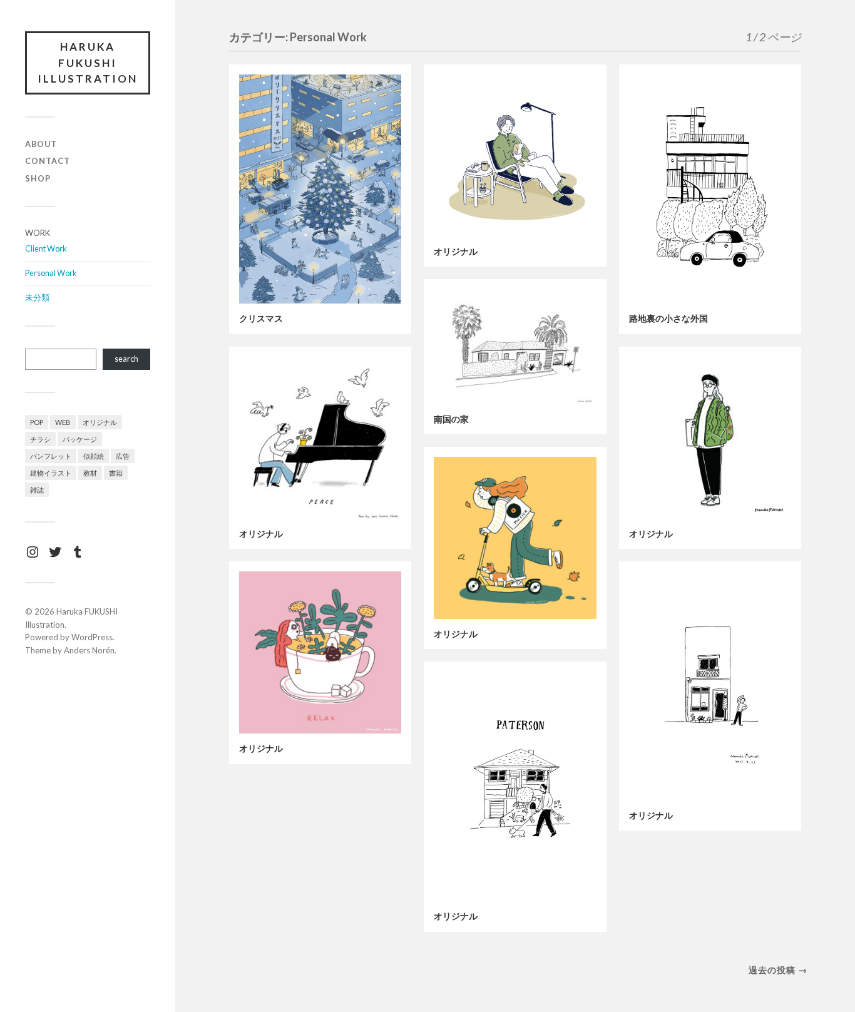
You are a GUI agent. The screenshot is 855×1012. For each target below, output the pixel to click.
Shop (38, 178)
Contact (47, 161)
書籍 (116, 473)
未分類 (37, 297)
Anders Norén (89, 650)
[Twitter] (55, 552)
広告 (123, 456)
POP (36, 422)
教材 (90, 473)
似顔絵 (93, 456)
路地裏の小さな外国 (668, 319)
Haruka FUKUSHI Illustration (88, 62)
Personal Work (51, 273)
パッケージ (80, 439)
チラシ (40, 439)
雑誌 (37, 490)
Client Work (46, 248)
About (41, 144)
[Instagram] (32, 552)
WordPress (92, 637)
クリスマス (261, 319)
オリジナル (100, 422)
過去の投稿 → (778, 969)
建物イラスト (50, 473)
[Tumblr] (77, 552)
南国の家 (451, 419)
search (126, 359)
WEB (63, 422)
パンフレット (50, 456)
